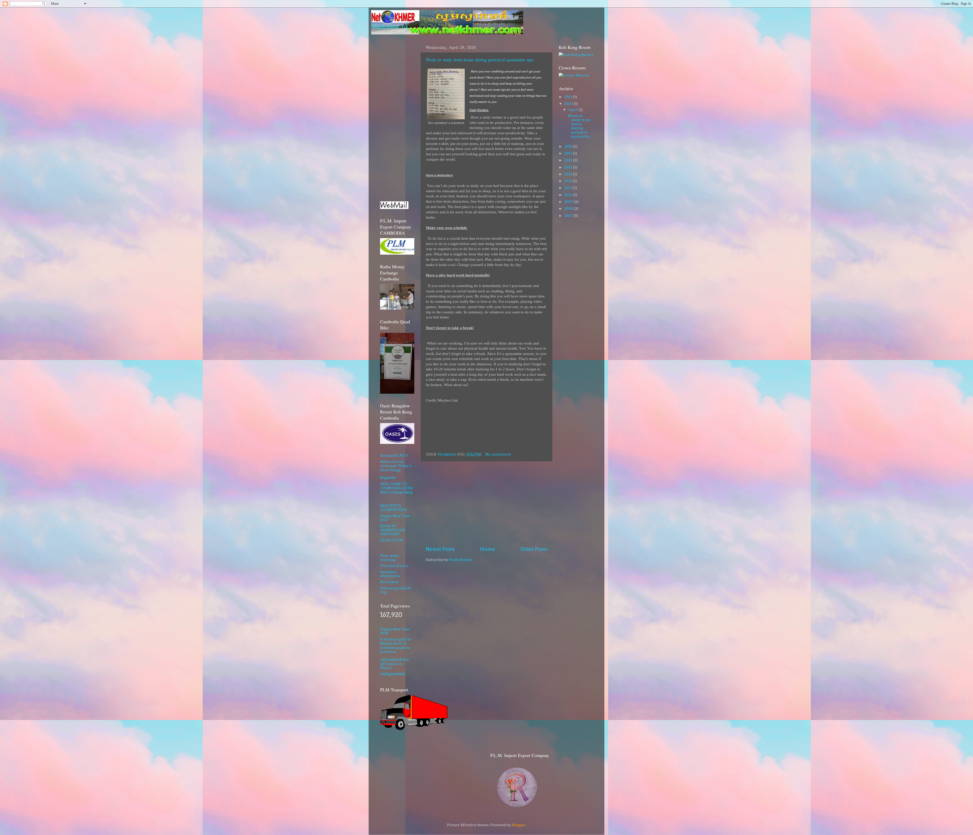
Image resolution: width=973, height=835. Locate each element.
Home (487, 549)
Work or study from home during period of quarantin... (579, 126)
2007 (569, 216)
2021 (568, 97)
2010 (568, 195)
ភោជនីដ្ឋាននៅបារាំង (392, 674)
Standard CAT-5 (394, 455)
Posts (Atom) (460, 560)
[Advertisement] (486, 503)
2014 (568, 167)
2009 (569, 202)
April (573, 110)
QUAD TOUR (391, 540)
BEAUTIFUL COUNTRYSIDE (393, 508)
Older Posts (533, 549)
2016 (568, 160)
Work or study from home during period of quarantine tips (479, 59)
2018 (568, 146)
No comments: (498, 454)
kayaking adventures (390, 574)
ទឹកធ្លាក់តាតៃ (388, 478)
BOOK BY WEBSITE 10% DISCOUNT (393, 530)
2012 (568, 181)
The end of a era (394, 566)
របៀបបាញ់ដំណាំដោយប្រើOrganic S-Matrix (394, 663)
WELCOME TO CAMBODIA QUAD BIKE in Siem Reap (396, 488)
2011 (568, 188)
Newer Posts (440, 549)
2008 (569, 208)
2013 (568, 174)
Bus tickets (389, 582)
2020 (569, 104)
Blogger (519, 825)
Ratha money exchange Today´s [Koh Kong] (395, 466)
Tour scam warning (389, 558)
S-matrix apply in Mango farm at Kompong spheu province (395, 645)
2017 (568, 153)
